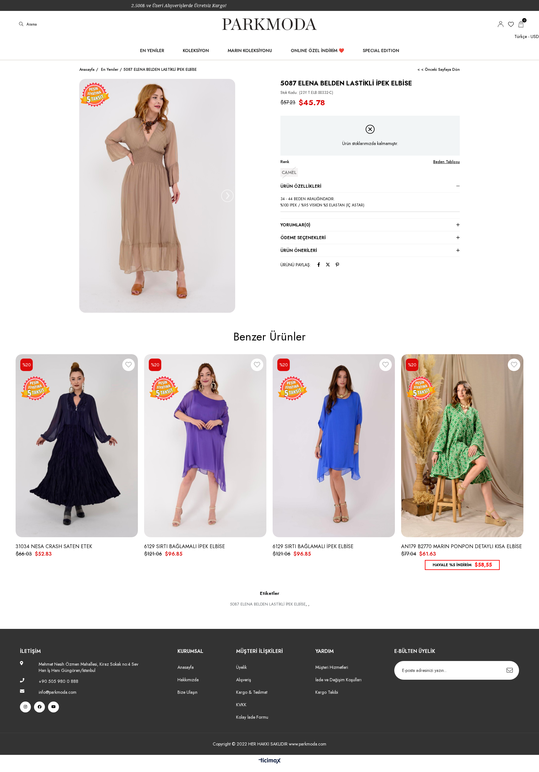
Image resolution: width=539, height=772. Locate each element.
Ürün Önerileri (298, 250)
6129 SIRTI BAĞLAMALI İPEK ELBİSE (184, 546)
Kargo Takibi (326, 692)
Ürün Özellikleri (300, 186)
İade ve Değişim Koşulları (338, 680)
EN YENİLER (152, 50)
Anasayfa (185, 667)
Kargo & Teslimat (251, 692)
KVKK (241, 705)
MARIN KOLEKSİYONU (250, 50)
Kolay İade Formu (253, 717)
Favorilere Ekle (128, 366)
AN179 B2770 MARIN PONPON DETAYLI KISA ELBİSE (461, 546)
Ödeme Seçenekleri (303, 237)
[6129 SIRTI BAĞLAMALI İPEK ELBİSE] (205, 445)
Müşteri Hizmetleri (331, 667)
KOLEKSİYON (196, 50)
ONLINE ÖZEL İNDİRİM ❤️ (317, 50)
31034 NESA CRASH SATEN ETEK (54, 546)
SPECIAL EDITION (381, 50)
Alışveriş (243, 680)
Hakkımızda (188, 680)
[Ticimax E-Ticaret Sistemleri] (270, 761)
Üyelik (241, 667)
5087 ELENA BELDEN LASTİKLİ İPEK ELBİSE (268, 604)
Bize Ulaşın (187, 692)
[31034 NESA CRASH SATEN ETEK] (77, 445)
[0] (520, 24)
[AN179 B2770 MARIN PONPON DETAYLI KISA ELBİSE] (462, 445)
